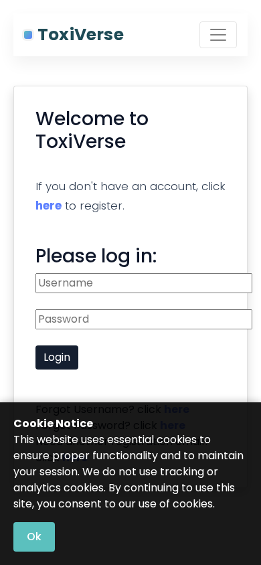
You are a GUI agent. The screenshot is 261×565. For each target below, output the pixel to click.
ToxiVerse (80, 34)
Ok (34, 536)
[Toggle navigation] (218, 34)
